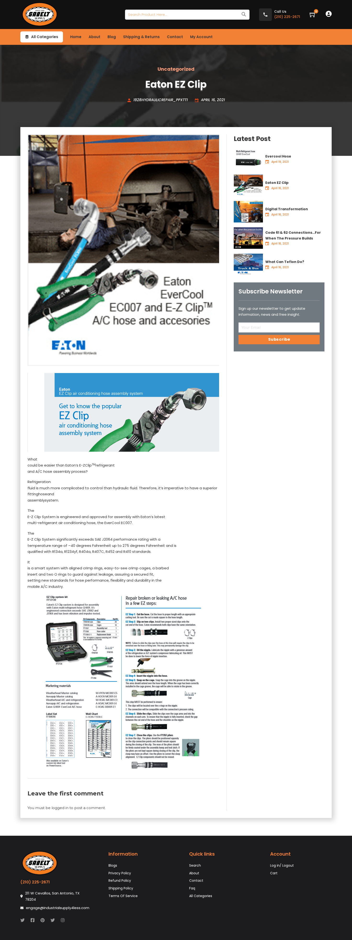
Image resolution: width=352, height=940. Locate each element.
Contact (175, 36)
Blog (112, 36)
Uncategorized (176, 69)
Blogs (112, 865)
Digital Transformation (286, 209)
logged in (59, 808)
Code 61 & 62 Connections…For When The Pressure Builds (293, 235)
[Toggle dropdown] (27, 37)
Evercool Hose (278, 156)
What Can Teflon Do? (284, 261)
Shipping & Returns (141, 36)
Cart (274, 873)
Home (75, 36)
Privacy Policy (119, 873)
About (94, 36)
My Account (201, 36)
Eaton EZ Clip (277, 182)
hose (91, 522)
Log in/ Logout (282, 865)
